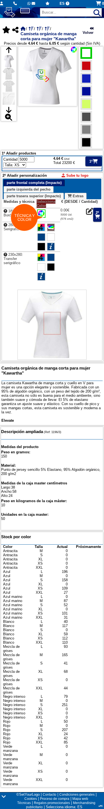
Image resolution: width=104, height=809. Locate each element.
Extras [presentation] (77, 196)
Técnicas (24, 803)
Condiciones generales (77, 794)
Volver (88, 33)
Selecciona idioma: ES (64, 807)
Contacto (49, 794)
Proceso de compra (54, 798)
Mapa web (80, 798)
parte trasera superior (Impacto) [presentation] (34, 196)
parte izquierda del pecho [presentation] (28, 189)
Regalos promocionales (52, 803)
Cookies (30, 798)
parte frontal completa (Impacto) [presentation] (34, 183)
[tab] (34, 183)
